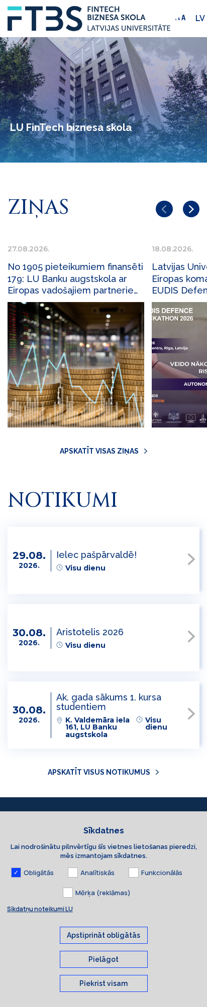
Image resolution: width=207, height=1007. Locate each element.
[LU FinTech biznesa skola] (89, 18)
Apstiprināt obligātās (103, 935)
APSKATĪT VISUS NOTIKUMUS (99, 772)
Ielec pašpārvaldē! (96, 554)
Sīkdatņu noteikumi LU (40, 909)
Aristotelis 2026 (90, 632)
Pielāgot (103, 959)
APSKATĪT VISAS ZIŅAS (99, 451)
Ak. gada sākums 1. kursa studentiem (108, 701)
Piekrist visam (103, 983)
